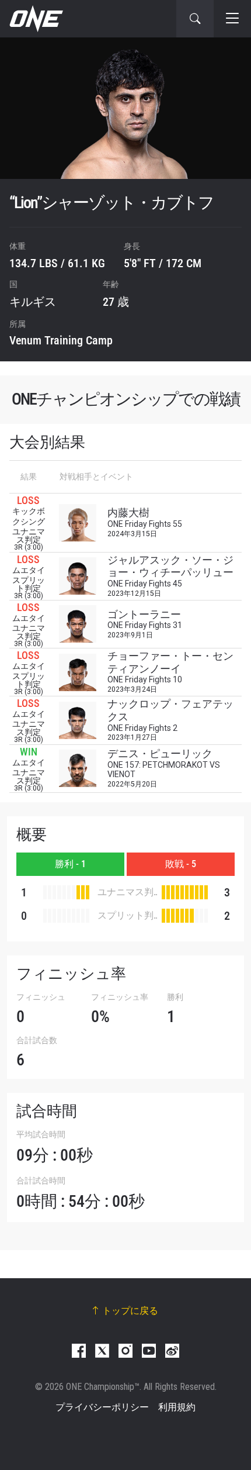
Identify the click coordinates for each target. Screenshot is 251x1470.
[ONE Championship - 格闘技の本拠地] (35, 19)
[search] (195, 18)
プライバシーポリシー (102, 1407)
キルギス (32, 302)
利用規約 (177, 1407)
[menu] (232, 19)
